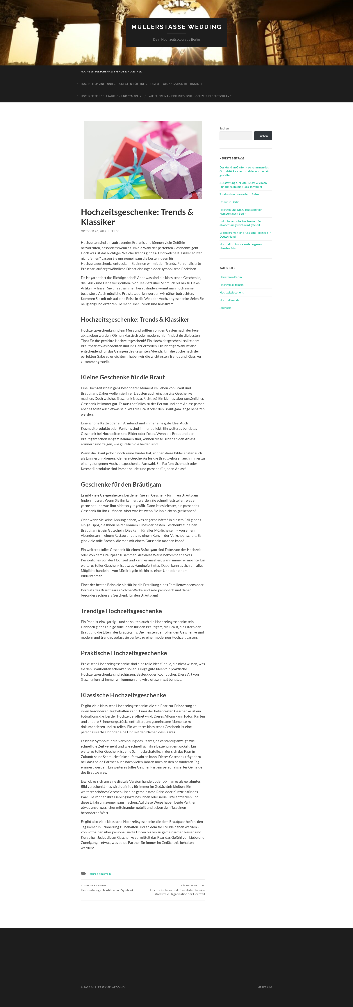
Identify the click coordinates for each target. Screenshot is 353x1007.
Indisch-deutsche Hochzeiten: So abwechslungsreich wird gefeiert (240, 223)
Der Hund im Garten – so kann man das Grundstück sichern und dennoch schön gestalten (245, 171)
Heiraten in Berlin (231, 277)
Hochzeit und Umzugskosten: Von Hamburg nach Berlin (241, 211)
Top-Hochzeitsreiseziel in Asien (239, 194)
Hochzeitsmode (229, 300)
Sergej (116, 231)
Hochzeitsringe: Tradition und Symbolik (111, 96)
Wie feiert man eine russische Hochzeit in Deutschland (190, 96)
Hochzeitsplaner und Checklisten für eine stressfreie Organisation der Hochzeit (142, 83)
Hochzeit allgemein (99, 873)
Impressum (264, 987)
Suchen (224, 128)
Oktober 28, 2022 (93, 231)
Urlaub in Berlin (229, 202)
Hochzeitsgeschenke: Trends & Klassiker (111, 71)
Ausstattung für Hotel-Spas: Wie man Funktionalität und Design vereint (243, 184)
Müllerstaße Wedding (176, 26)
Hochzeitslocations (232, 292)
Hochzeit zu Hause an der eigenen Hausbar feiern (241, 246)
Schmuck (225, 307)
